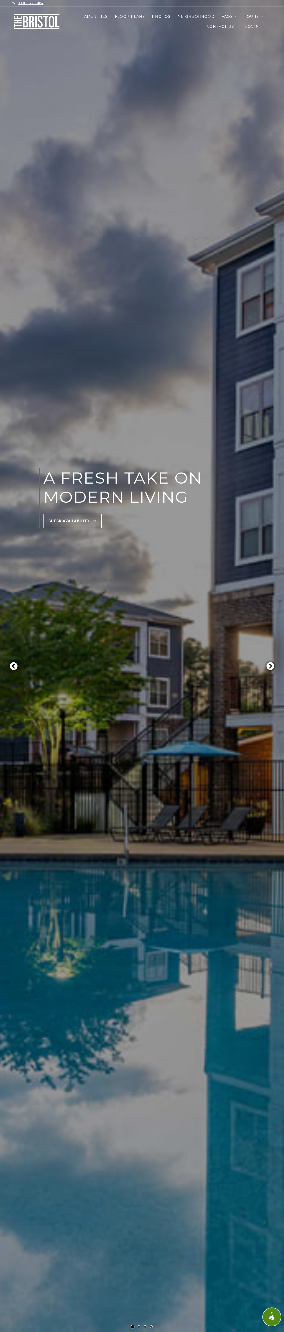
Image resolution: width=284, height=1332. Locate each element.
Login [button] (252, 26)
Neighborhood (196, 16)
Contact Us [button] (221, 26)
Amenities (96, 16)
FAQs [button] (228, 16)
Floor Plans (130, 16)
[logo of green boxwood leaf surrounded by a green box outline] (36, 21)
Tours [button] (252, 16)
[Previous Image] (13, 666)
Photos (161, 16)
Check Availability (69, 521)
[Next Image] (270, 666)
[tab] (132, 1326)
